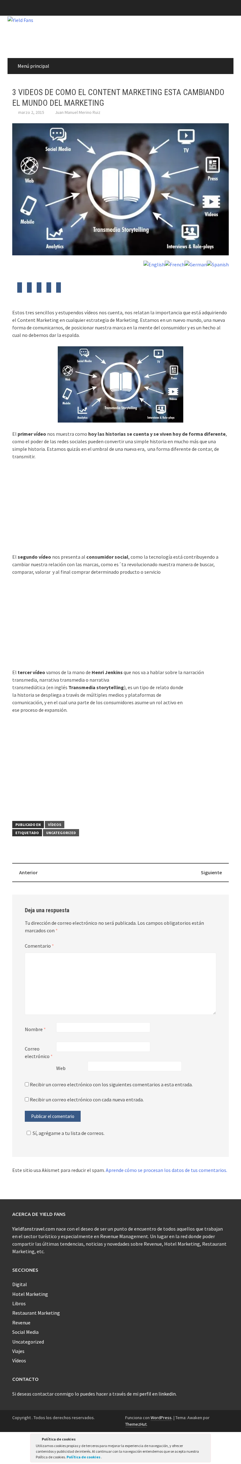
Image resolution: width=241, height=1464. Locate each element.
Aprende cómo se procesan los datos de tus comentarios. (166, 1170)
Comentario (39, 946)
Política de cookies (84, 1457)
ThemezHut (136, 1424)
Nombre (35, 1029)
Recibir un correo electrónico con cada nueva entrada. (87, 1099)
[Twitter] (19, 289)
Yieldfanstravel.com (33, 1229)
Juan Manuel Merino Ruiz (77, 112)
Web (61, 1068)
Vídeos (54, 824)
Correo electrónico (39, 1052)
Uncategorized (61, 832)
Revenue (21, 1322)
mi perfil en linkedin (154, 1394)
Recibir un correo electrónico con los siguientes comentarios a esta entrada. (111, 1084)
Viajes (18, 1351)
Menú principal (33, 66)
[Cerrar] (205, 1440)
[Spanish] (218, 264)
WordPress (161, 1417)
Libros (19, 1303)
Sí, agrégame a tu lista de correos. (68, 1133)
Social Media (25, 1332)
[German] (196, 264)
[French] (175, 264)
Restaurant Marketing (36, 1313)
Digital (19, 1284)
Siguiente (211, 872)
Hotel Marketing (30, 1294)
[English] (154, 264)
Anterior (28, 872)
